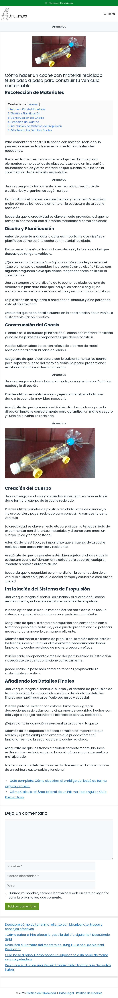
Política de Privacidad (41, 993)
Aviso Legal (66, 993)
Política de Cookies (89, 993)
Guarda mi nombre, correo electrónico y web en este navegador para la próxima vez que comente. (58, 895)
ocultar (33, 104)
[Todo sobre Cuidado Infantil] (14, 14)
